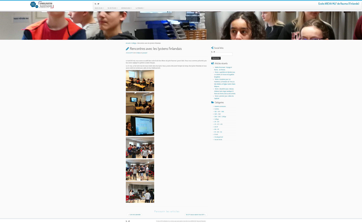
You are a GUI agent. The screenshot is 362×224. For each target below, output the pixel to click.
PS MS (216, 134)
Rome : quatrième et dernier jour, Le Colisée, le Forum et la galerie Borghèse (224, 74)
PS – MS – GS (218, 132)
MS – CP (216, 129)
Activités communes (220, 106)
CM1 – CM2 (217, 114)
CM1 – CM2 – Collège (220, 116)
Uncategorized (218, 137)
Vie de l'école (218, 139)
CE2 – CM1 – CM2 (219, 111)
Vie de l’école (112, 8)
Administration (126, 8)
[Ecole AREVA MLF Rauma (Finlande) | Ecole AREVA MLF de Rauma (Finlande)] (42, 4)
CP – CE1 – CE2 (218, 124)
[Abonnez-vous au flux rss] (96, 4)
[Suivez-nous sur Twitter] (98, 4)
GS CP (216, 127)
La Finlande (139, 8)
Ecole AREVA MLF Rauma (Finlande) (197, 221)
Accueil (128, 43)
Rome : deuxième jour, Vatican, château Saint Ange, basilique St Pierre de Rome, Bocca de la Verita (224, 91)
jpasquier (144, 53)
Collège (134, 43)
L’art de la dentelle (134, 215)
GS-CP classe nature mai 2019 (196, 215)
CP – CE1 (216, 121)
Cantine (216, 109)
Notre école (99, 8)
